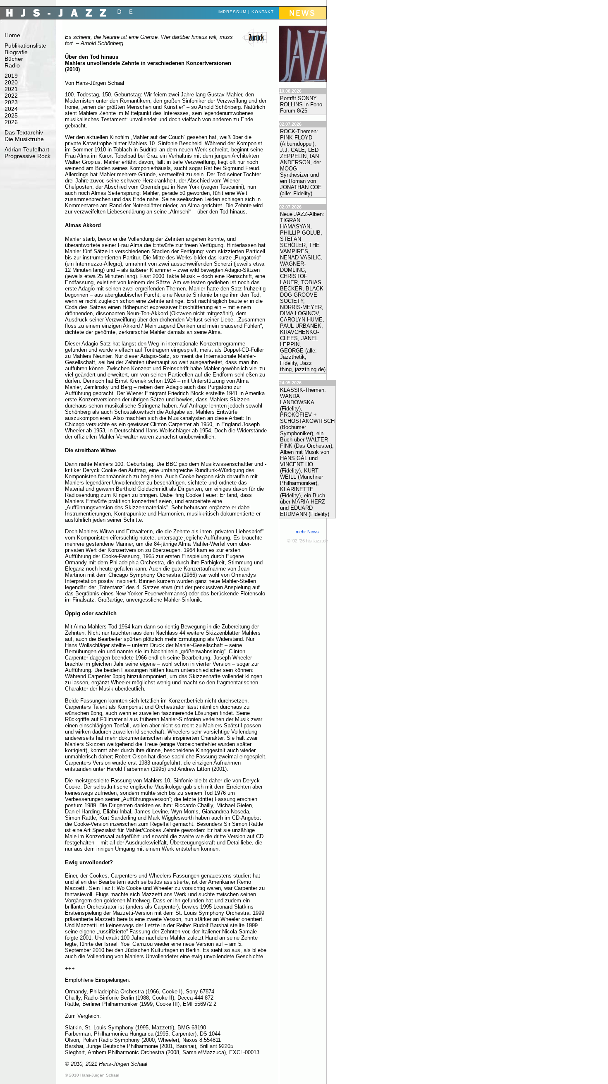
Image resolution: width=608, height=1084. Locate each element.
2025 (11, 115)
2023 (11, 102)
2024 (11, 109)
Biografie (16, 52)
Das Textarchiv (24, 132)
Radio (12, 65)
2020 (11, 82)
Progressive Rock (27, 156)
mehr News (307, 531)
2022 (11, 95)
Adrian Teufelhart (27, 149)
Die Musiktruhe (24, 139)
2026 (11, 122)
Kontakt (262, 12)
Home (12, 35)
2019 (11, 75)
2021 (11, 89)
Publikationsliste (25, 45)
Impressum (232, 12)
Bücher (14, 58)
